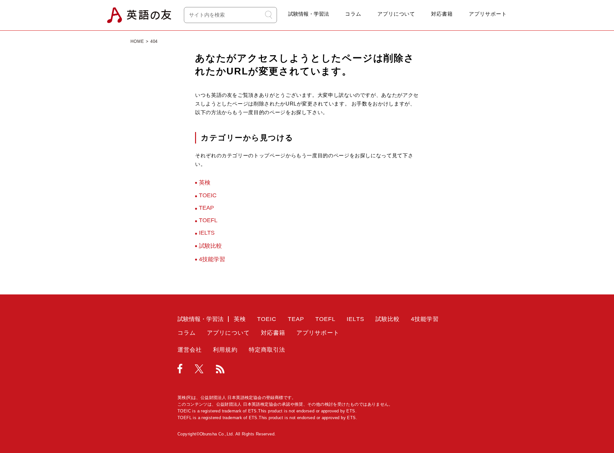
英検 (204, 182)
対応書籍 (442, 14)
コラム (353, 14)
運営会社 (189, 350)
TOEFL (208, 220)
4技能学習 (212, 259)
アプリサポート (488, 14)
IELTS (207, 233)
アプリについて (396, 14)
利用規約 (225, 350)
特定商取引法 (267, 350)
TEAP (206, 208)
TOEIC (207, 195)
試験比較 (210, 246)
